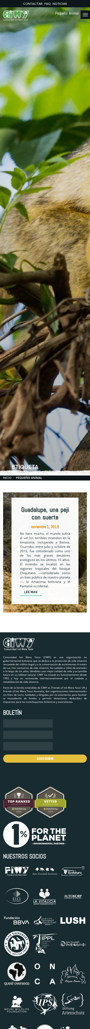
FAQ (48, 3)
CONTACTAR (32, 3)
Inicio (7, 478)
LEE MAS (30, 592)
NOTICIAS (60, 3)
